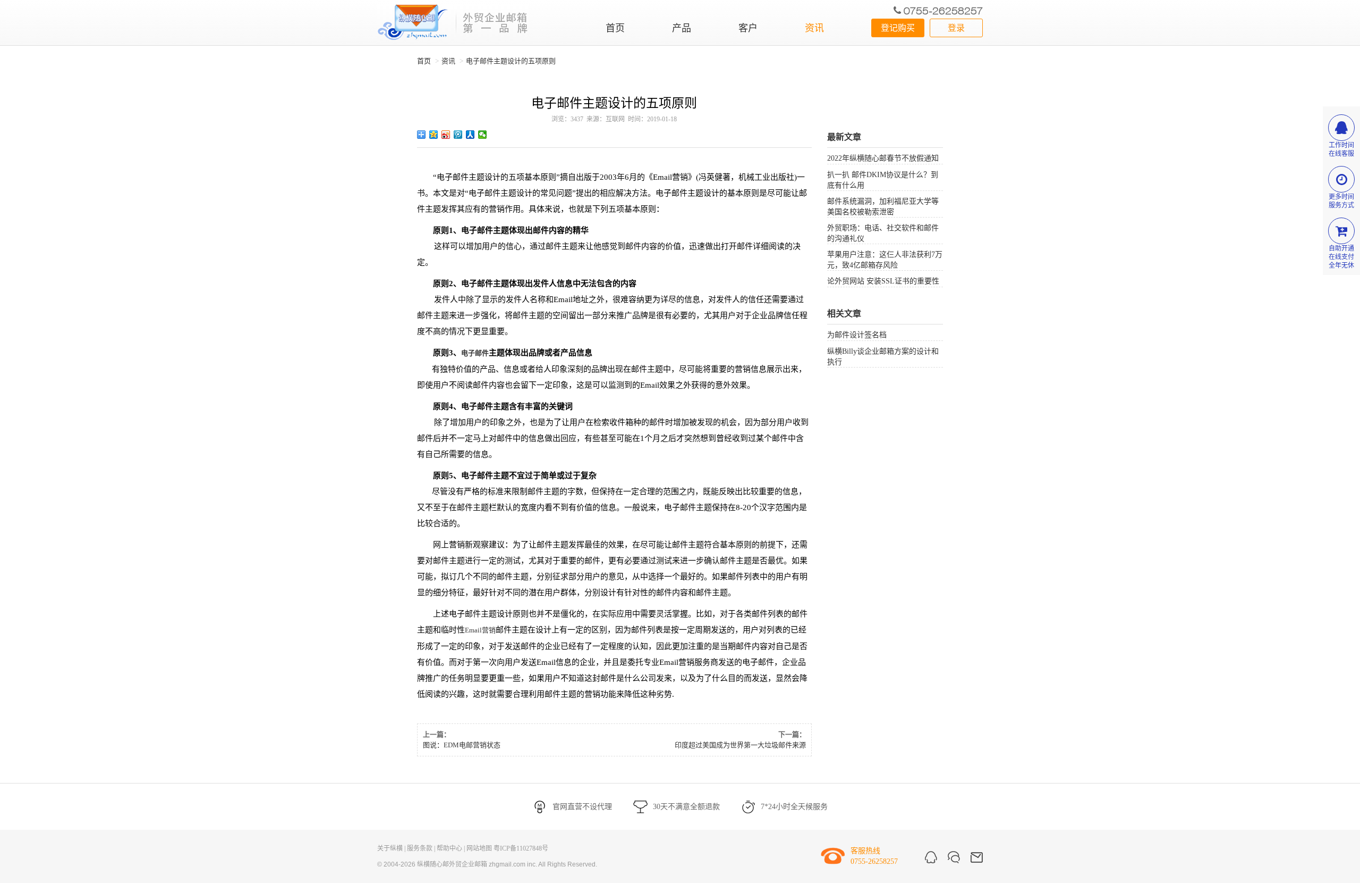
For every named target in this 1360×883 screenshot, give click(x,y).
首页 (615, 28)
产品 (681, 28)
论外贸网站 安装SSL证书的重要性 (883, 281)
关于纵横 (390, 848)
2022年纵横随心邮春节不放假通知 (883, 158)
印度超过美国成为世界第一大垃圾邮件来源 (740, 745)
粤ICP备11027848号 (521, 848)
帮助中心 (449, 848)
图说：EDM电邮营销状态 (461, 745)
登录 (956, 27)
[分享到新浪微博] (445, 134)
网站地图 (479, 848)
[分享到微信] (482, 134)
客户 (748, 28)
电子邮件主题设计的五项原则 (511, 61)
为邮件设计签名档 (857, 335)
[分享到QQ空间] (433, 134)
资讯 (814, 28)
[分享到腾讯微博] (458, 134)
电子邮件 (475, 353)
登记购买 (898, 27)
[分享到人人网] (470, 134)
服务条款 (419, 848)
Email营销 (480, 630)
